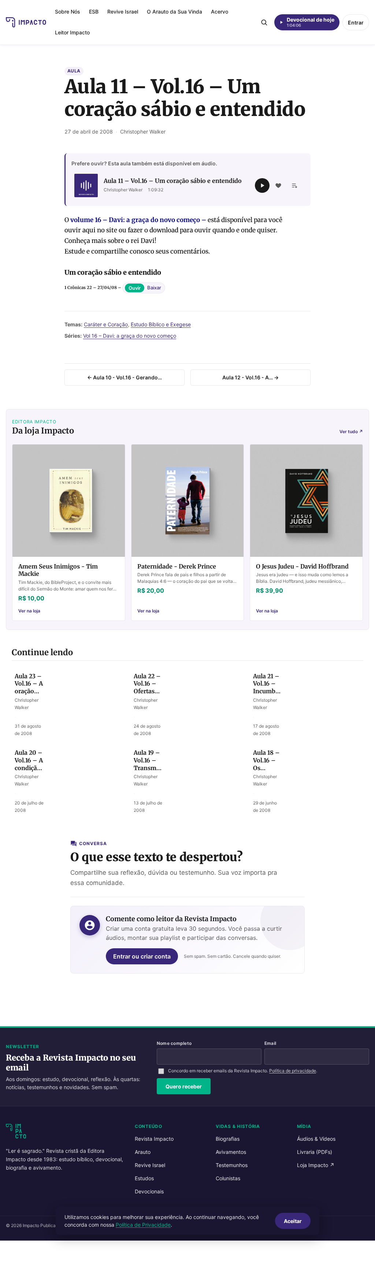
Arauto (143, 1152)
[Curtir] (278, 185)
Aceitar (293, 1221)
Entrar (356, 22)
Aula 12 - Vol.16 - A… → (250, 377)
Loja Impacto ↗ (315, 1165)
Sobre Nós (67, 11)
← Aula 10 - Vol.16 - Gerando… (124, 377)
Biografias (228, 1139)
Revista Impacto (154, 1139)
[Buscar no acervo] (264, 22)
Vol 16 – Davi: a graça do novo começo (129, 336)
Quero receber (184, 1086)
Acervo (219, 11)
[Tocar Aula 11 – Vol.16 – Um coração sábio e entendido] (262, 185)
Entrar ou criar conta (142, 956)
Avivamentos (231, 1152)
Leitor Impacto (72, 32)
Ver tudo (351, 431)
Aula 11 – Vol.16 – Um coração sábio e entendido (173, 180)
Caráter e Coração (106, 324)
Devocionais (149, 1191)
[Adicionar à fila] (294, 185)
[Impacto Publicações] (26, 22)
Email (270, 1043)
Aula (74, 71)
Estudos (144, 1178)
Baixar (154, 287)
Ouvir (135, 288)
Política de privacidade (292, 1070)
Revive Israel (122, 11)
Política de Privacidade (143, 1225)
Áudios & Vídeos (316, 1139)
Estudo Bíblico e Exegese (161, 324)
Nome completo (174, 1043)
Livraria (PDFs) (314, 1152)
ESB (94, 11)
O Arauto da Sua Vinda (174, 11)
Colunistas (228, 1178)
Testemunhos (232, 1165)
